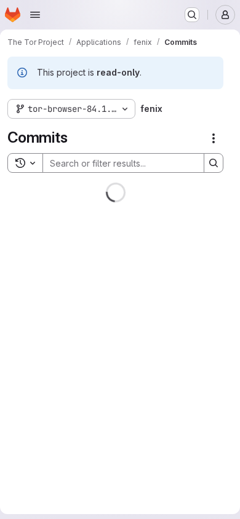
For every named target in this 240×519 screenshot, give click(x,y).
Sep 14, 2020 (129, 453)
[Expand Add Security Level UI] (188, 460)
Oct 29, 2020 (129, 387)
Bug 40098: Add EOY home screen (89, 377)
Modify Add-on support (65, 507)
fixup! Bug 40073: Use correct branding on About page (100, 222)
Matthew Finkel (42, 387)
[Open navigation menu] (35, 15)
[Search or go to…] (192, 14)
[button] (87, 257)
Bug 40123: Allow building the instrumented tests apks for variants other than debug (93, 302)
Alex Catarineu (41, 237)
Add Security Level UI (60, 442)
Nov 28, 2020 (128, 237)
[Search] (213, 163)
